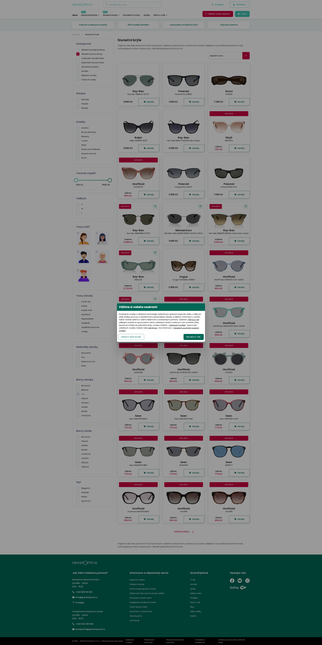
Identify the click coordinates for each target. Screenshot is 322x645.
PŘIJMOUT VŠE (193, 336)
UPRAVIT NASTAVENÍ (131, 336)
